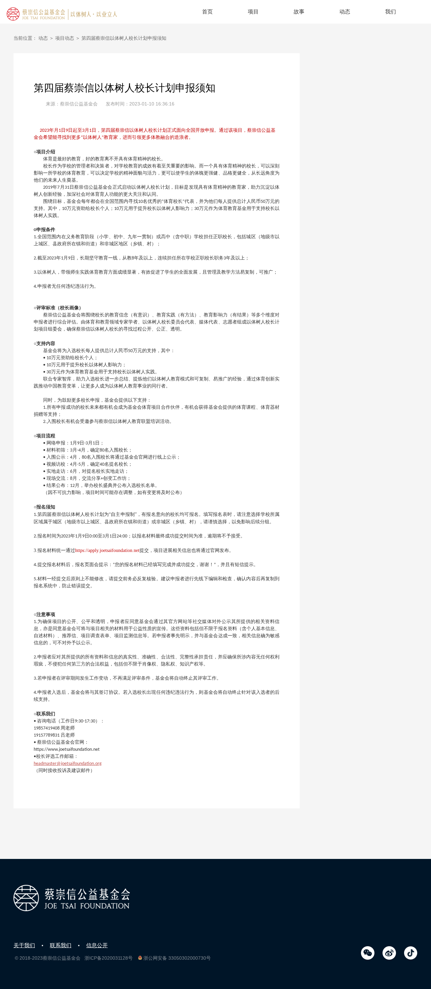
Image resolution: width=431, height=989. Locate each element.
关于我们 (24, 945)
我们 (390, 11)
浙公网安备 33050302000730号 (177, 958)
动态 (344, 11)
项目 (253, 11)
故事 (299, 11)
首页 (207, 11)
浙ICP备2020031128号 (109, 958)
